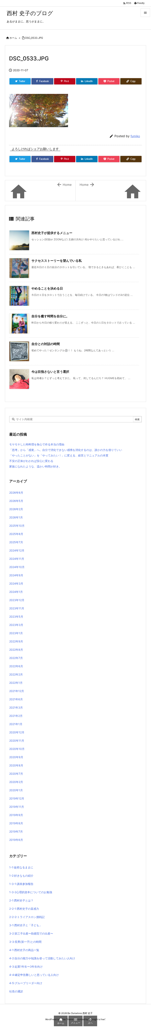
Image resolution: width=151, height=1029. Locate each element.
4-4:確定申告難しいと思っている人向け (34, 974)
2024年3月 (16, 583)
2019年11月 (16, 806)
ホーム (13, 37)
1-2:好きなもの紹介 (21, 875)
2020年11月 (16, 740)
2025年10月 (17, 525)
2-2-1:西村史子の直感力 (24, 908)
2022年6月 (16, 666)
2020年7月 (16, 773)
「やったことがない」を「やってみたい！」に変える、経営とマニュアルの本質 (58, 455)
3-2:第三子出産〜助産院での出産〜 (31, 933)
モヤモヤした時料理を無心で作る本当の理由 (36, 444)
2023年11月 (16, 608)
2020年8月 (16, 765)
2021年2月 (16, 715)
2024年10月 (17, 567)
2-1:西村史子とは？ (21, 900)
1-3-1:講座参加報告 (21, 884)
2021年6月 (16, 699)
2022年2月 (16, 674)
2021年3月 (16, 707)
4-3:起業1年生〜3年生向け (26, 966)
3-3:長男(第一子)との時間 (25, 941)
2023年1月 (16, 633)
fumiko (135, 136)
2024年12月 (16, 550)
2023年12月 (16, 600)
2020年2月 (16, 782)
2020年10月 (17, 748)
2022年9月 (16, 641)
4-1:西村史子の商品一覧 (24, 950)
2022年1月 (16, 682)
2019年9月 (16, 815)
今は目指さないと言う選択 (50, 372)
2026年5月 (16, 500)
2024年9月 (16, 575)
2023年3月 (16, 624)
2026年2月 (16, 509)
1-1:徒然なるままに (21, 867)
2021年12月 (16, 691)
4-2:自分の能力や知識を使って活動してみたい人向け (42, 958)
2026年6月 (16, 492)
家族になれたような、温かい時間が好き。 (35, 466)
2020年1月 (16, 790)
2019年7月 (16, 831)
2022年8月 (16, 649)
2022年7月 (16, 658)
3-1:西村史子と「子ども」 (25, 925)
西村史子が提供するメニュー (51, 233)
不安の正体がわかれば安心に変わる (31, 461)
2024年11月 (16, 558)
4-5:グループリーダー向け (25, 983)
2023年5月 (16, 616)
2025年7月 (16, 542)
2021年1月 (15, 724)
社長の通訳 (16, 991)
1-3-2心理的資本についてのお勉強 (30, 892)
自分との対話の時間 (45, 344)
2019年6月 (16, 839)
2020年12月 (16, 732)
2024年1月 (16, 591)
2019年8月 (16, 823)
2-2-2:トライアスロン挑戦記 (27, 917)
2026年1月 (16, 517)
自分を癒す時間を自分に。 (50, 316)
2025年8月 (16, 534)
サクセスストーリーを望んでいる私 (56, 261)
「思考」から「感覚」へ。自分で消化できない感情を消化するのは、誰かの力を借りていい (65, 450)
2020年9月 (16, 757)
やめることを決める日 (47, 288)
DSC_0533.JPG (34, 37)
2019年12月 (16, 798)
